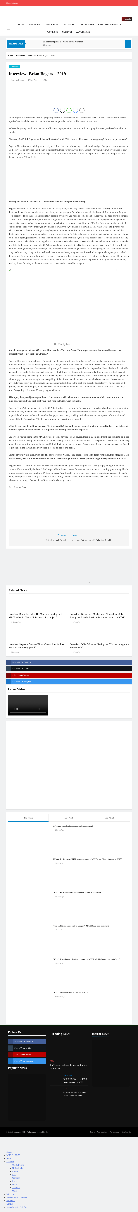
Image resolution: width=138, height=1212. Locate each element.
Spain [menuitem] (14, 1181)
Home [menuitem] (9, 1152)
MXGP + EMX (35, 25)
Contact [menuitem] (9, 1204)
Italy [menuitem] (14, 1174)
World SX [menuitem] (10, 1200)
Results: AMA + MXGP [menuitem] (16, 1197)
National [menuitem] (10, 1161)
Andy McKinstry (17, 80)
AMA (52, 1061)
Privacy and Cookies (98, 1132)
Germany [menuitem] (16, 1178)
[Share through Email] (81, 110)
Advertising (83, 32)
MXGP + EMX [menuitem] (13, 1155)
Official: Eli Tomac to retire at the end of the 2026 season (77, 892)
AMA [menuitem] (9, 1158)
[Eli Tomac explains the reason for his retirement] (35, 45)
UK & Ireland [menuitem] (18, 1165)
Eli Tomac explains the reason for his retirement (63, 42)
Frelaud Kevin (42, 1132)
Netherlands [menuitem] (17, 1168)
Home (21, 25)
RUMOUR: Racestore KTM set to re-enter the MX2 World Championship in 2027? (87, 859)
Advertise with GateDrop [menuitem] (17, 1207)
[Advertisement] (69, 764)
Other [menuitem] (14, 1191)
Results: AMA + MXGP (109, 25)
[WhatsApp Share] (69, 110)
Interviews (87, 25)
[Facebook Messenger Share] (75, 110)
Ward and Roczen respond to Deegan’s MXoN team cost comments (81, 926)
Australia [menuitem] (16, 1187)
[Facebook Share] (56, 110)
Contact (67, 32)
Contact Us (126, 1132)
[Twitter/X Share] (62, 110)
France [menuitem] (15, 1171)
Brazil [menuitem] (14, 1184)
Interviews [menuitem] (10, 1194)
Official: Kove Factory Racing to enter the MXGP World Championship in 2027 (86, 959)
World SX (52, 32)
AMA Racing (52, 25)
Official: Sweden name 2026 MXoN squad (71, 992)
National (68, 24)
